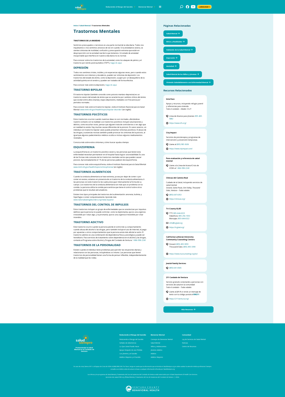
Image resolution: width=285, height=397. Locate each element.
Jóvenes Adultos (156, 350)
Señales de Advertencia (127, 343)
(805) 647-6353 (175, 194)
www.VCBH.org (119, 377)
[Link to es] (80, 7)
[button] (120, 7)
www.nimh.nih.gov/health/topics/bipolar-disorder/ (101, 109)
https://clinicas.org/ (177, 199)
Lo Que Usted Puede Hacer (129, 346)
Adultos (153, 353)
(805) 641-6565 (175, 268)
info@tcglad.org (175, 223)
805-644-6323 (179, 213)
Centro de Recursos (189, 346)
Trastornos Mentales (101, 25)
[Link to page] (142, 389)
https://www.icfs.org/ (177, 123)
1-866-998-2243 (139, 240)
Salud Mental (84, 25)
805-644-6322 (183, 218)
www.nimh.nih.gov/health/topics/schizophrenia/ (93, 167)
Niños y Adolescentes (158, 346)
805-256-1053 (184, 216)
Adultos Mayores (157, 357)
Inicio (75, 25)
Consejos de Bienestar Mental (162, 339)
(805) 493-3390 (189, 247)
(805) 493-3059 (182, 244)
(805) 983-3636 (183, 144)
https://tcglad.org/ (176, 227)
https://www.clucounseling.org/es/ (183, 254)
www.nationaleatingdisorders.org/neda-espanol (93, 199)
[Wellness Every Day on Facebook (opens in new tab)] (187, 6)
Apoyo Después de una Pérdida (130, 350)
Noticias (185, 343)
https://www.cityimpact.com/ (180, 148)
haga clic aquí (116, 63)
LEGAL (177, 377)
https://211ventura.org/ (179, 299)
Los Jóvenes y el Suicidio (128, 353)
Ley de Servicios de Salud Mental (194, 339)
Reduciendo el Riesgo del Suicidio (131, 339)
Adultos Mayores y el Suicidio (129, 357)
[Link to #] (181, 6)
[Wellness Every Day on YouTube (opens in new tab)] (193, 6)
